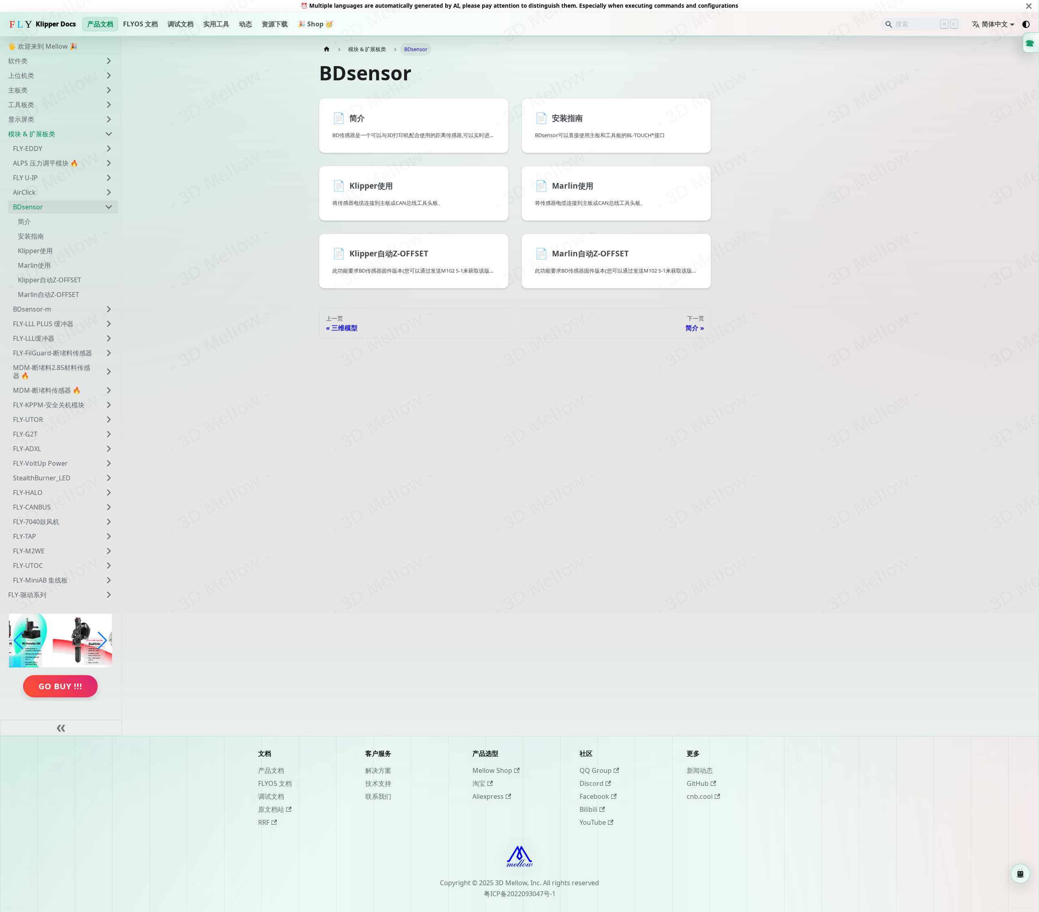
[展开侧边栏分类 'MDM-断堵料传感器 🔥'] (109, 390)
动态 (245, 23)
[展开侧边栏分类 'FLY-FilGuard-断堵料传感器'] (109, 352)
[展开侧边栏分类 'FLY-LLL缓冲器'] (109, 338)
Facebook (594, 796)
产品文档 (100, 23)
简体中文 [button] (995, 23)
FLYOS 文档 (140, 23)
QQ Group (596, 770)
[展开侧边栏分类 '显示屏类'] (109, 119)
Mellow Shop (492, 770)
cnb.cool (700, 796)
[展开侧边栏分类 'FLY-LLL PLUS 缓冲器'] (109, 323)
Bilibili (588, 809)
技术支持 (378, 783)
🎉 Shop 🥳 (315, 23)
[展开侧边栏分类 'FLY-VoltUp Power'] (109, 463)
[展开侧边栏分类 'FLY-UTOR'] (109, 419)
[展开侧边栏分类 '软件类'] (109, 60)
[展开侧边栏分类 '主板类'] (109, 90)
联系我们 (378, 796)
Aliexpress (488, 796)
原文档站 (271, 809)
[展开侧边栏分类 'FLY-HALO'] (109, 492)
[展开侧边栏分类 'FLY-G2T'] (109, 434)
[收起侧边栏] (61, 728)
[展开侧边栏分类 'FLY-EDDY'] (109, 148)
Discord (592, 783)
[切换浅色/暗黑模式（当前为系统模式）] (1026, 24)
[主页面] (326, 49)
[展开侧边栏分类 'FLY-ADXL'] (109, 448)
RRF (263, 822)
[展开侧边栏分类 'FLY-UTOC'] (109, 565)
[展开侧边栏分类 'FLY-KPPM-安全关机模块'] (109, 404)
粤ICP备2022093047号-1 (520, 893)
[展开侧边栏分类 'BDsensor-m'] (109, 309)
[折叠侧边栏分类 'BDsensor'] (109, 206)
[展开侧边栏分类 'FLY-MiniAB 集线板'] (109, 580)
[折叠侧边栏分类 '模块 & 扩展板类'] (109, 133)
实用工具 (216, 23)
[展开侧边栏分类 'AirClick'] (109, 192)
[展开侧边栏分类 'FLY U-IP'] (109, 177)
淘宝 (478, 783)
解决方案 (378, 770)
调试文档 (181, 23)
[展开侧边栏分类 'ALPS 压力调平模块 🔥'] (109, 163)
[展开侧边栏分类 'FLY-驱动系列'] (109, 594)
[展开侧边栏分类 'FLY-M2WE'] (109, 550)
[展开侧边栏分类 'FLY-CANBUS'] (109, 507)
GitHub (698, 783)
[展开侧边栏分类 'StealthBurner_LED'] (109, 477)
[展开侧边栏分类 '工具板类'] (109, 104)
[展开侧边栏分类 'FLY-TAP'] (109, 536)
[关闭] (1029, 6)
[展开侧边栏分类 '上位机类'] (109, 75)
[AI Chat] (1020, 874)
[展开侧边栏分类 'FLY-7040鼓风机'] (109, 521)
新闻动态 (700, 770)
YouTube (593, 822)
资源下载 (275, 23)
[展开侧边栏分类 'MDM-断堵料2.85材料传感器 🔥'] (109, 371)
